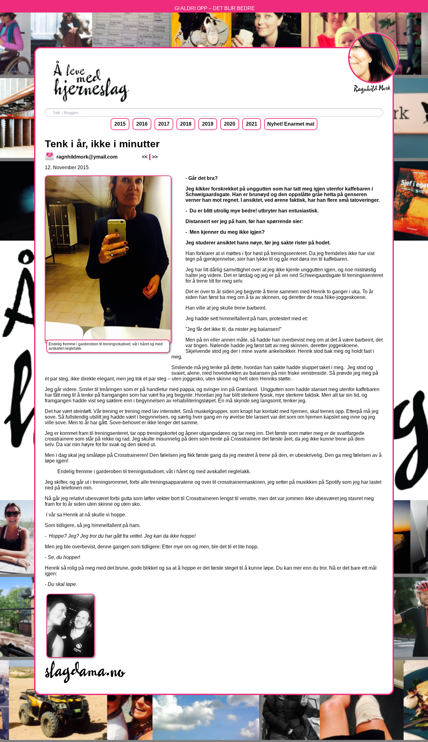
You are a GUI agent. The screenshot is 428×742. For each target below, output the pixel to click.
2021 (251, 124)
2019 (207, 124)
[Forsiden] (90, 101)
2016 (142, 124)
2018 (185, 124)
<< (145, 156)
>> (155, 156)
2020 (229, 124)
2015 (120, 124)
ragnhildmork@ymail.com (86, 156)
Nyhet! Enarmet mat (290, 124)
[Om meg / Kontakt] (137, 101)
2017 (164, 124)
